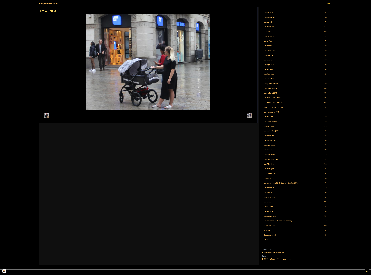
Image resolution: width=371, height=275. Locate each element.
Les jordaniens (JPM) (295, 112)
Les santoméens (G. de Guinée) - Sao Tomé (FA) (295, 183)
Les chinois (295, 46)
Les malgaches (295, 126)
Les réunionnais (295, 173)
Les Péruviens (295, 164)
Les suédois (295, 192)
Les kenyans (295, 117)
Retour (148, 115)
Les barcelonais (295, 27)
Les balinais (295, 22)
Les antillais (295, 13)
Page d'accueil (295, 226)
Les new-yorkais (295, 155)
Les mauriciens (295, 145)
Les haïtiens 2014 (295, 88)
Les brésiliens (295, 36)
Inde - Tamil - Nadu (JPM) (295, 107)
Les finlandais (295, 74)
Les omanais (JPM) (295, 159)
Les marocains (295, 136)
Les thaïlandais (295, 197)
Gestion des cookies (185, 272)
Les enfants (295, 211)
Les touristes (295, 207)
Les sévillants (295, 178)
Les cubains (295, 55)
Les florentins (295, 79)
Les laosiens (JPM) (295, 121)
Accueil (328, 3)
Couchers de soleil (295, 235)
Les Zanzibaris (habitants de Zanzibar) (295, 221)
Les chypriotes (295, 50)
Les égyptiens (295, 65)
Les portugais (295, 169)
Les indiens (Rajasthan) (295, 98)
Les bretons (295, 41)
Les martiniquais (295, 140)
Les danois (295, 60)
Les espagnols (295, 69)
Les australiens (295, 17)
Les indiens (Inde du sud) (295, 102)
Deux (295, 240)
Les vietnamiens (295, 216)
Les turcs (295, 202)
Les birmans (295, 31)
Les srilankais (295, 188)
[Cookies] (4, 271)
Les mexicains (295, 150)
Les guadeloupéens (295, 84)
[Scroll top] (367, 271)
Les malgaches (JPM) (295, 131)
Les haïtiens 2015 (295, 93)
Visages (295, 230)
